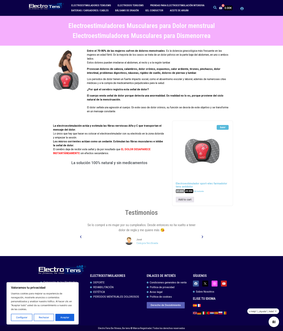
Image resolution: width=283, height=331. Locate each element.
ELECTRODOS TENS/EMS (131, 5)
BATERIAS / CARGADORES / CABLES (90, 10)
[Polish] (220, 312)
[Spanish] (216, 312)
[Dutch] (212, 312)
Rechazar (44, 317)
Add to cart (184, 199)
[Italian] (203, 312)
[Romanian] (225, 312)
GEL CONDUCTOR (154, 10)
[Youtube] (224, 283)
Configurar (21, 317)
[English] (195, 312)
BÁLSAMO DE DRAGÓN (127, 10)
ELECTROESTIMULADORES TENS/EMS (91, 5)
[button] (80, 237)
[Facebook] (196, 283)
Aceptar (64, 317)
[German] (199, 312)
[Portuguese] (208, 312)
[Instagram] (214, 283)
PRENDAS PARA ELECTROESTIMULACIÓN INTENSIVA (177, 5)
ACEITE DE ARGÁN (179, 10)
